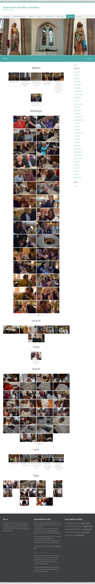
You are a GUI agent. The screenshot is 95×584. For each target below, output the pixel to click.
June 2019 (76, 123)
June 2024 (76, 88)
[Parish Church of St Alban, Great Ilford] (47, 54)
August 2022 (77, 97)
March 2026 (77, 81)
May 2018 (76, 139)
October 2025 (78, 85)
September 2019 (78, 120)
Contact (79, 16)
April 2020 (77, 113)
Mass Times (60, 16)
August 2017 (77, 162)
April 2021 (77, 107)
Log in (75, 186)
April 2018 (77, 142)
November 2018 (78, 133)
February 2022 (78, 104)
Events (31, 16)
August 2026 (77, 72)
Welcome (6, 16)
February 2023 (78, 91)
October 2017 (78, 155)
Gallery (70, 16)
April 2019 (77, 130)
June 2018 (76, 136)
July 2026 (76, 75)
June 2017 (76, 168)
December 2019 (78, 117)
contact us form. (55, 542)
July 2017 (76, 165)
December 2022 (78, 94)
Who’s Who (49, 16)
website (57, 533)
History (39, 16)
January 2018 (77, 149)
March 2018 (77, 146)
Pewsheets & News (19, 16)
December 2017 (78, 152)
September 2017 (78, 158)
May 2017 (76, 171)
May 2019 (76, 126)
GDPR (45, 571)
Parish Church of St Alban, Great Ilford (21, 7)
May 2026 (76, 78)
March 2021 (77, 110)
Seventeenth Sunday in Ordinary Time (74, 529)
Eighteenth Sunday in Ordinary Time (74, 526)
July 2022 (76, 101)
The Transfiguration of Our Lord (73, 523)
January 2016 (77, 178)
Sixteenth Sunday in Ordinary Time (74, 532)
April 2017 (77, 174)
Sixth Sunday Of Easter (71, 535)
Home (86, 58)
